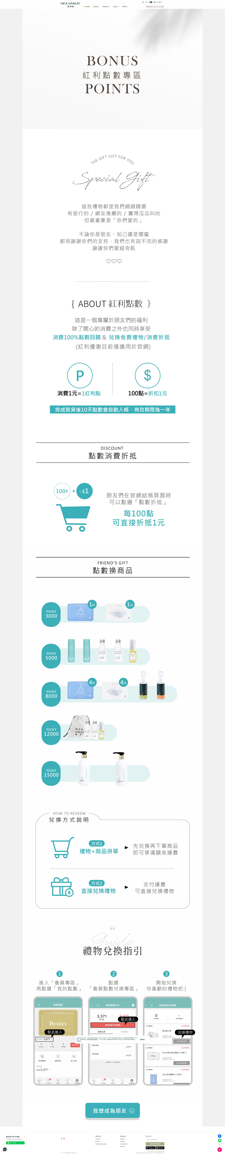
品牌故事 (97, 1139)
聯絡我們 (122, 1146)
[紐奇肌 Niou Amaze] (70, 4)
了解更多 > (79, 1041)
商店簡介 (97, 1141)
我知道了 (142, 1039)
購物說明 (122, 1139)
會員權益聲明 (123, 1144)
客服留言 (122, 1141)
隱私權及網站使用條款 (101, 1144)
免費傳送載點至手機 (155, 1144)
